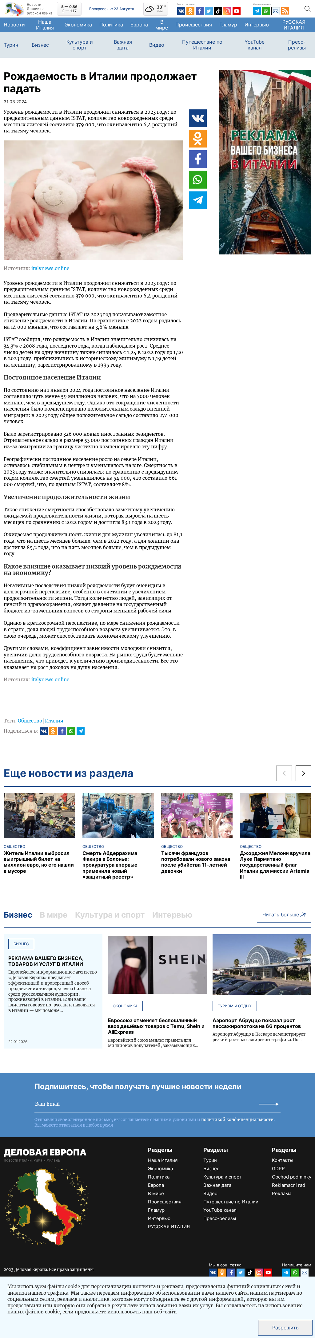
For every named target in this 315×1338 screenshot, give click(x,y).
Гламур (228, 25)
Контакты (282, 1160)
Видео (156, 45)
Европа (139, 25)
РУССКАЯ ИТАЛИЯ (293, 25)
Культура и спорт (79, 45)
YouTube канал (255, 45)
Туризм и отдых (235, 1006)
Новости (14, 25)
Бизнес (40, 45)
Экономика (78, 25)
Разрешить (285, 1327)
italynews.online (50, 268)
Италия (54, 721)
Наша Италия (45, 25)
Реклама (281, 1193)
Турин (11, 45)
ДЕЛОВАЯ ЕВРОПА (45, 1152)
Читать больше (280, 914)
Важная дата (123, 45)
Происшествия (193, 25)
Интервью (257, 25)
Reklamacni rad (288, 1185)
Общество (30, 721)
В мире (161, 25)
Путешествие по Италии (202, 45)
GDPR (278, 1168)
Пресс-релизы (297, 45)
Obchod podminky (291, 1177)
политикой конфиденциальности (237, 1119)
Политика (111, 25)
